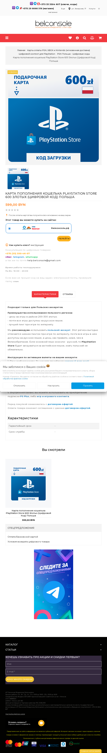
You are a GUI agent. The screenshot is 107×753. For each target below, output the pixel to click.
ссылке (81, 738)
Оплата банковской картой (23, 536)
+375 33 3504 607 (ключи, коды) (58, 4)
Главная (21, 50)
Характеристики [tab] (45, 294)
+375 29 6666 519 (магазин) (39, 8)
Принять (88, 385)
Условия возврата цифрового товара (28, 541)
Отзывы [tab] (68, 294)
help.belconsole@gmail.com (44, 260)
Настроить (53, 385)
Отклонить (19, 385)
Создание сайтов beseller (90, 751)
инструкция (37, 245)
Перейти (64, 238)
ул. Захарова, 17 (77, 9)
